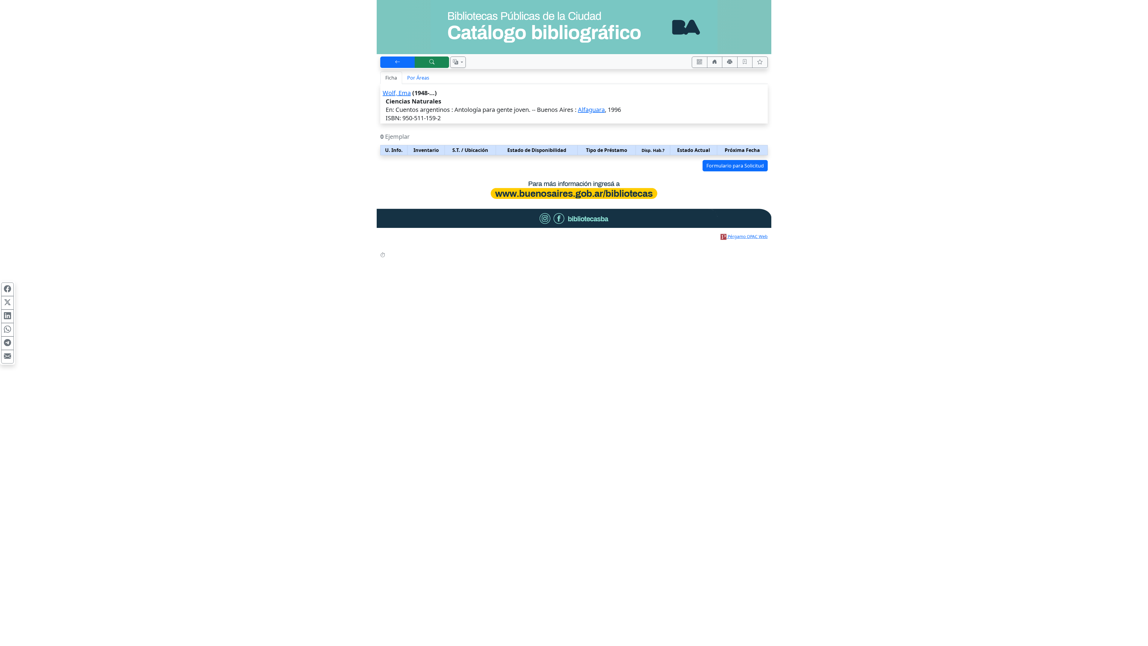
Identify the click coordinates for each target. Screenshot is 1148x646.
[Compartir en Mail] (7, 357)
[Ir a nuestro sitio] (715, 62)
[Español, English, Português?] (458, 62)
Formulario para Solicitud (735, 165)
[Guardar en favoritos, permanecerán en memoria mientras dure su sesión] (745, 62)
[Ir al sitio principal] (574, 27)
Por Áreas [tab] (418, 77)
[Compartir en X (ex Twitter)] (7, 303)
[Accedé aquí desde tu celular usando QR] (699, 62)
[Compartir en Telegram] (7, 343)
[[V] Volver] (397, 62)
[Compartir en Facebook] (7, 289)
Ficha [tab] (391, 77)
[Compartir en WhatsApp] (7, 330)
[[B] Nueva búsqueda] (432, 62)
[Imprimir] (730, 62)
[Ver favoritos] (760, 62)
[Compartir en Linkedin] (7, 316)
